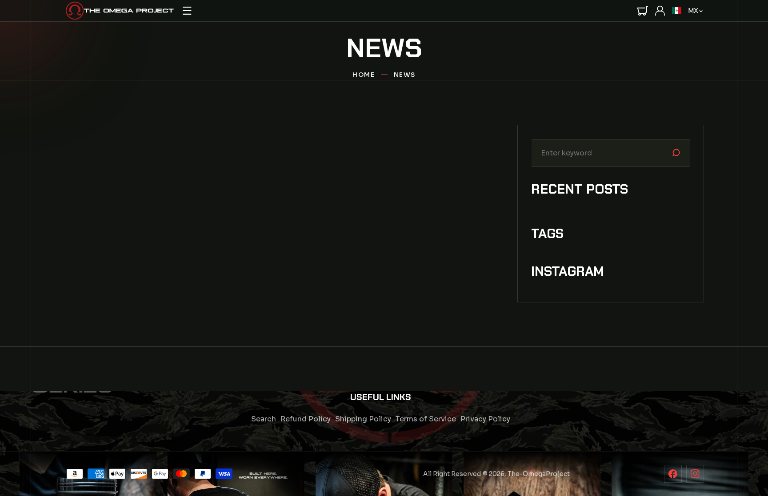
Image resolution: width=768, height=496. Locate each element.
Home (363, 75)
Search (263, 419)
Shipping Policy (363, 419)
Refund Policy (305, 419)
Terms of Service (426, 419)
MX (693, 10)
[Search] (676, 153)
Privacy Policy (485, 419)
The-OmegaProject (539, 474)
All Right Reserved (452, 474)
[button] (187, 10)
